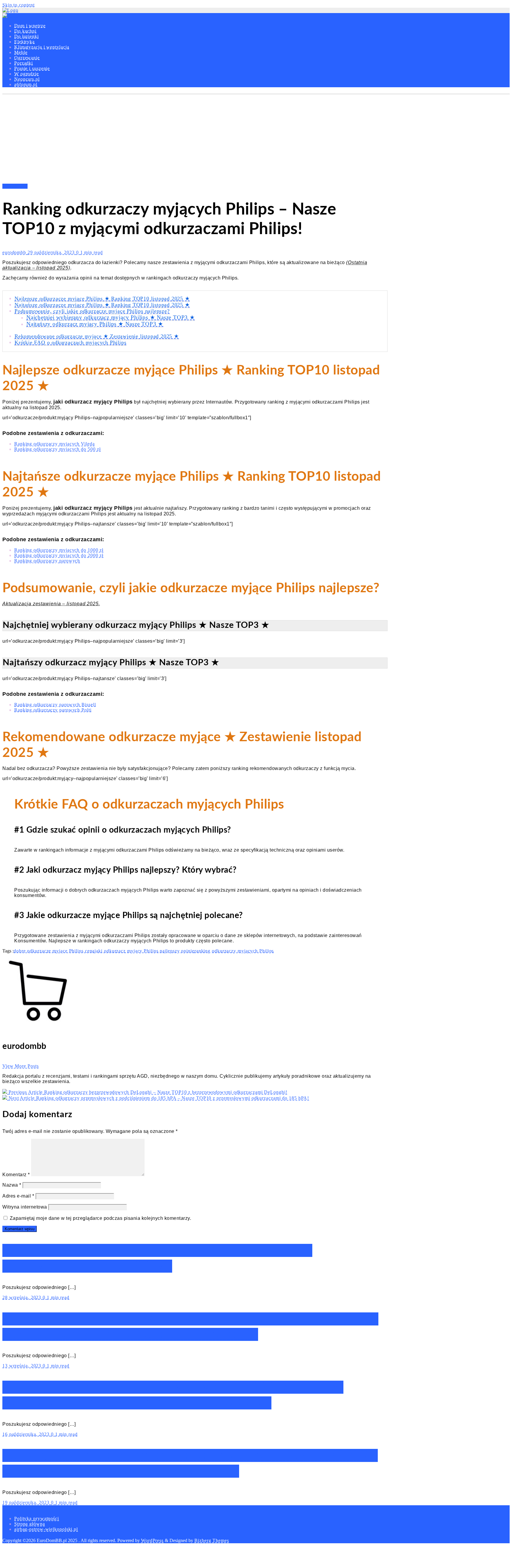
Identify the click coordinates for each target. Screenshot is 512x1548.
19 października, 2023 (26, 1502)
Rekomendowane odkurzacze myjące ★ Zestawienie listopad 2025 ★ (97, 336)
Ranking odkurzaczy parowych (47, 560)
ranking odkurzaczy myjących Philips (234, 950)
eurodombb (15, 252)
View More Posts (20, 1065)
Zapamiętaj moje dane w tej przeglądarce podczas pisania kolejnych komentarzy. (100, 1218)
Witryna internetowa (24, 1206)
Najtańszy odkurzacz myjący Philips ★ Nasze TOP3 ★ (94, 324)
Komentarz (16, 1174)
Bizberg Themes (211, 1540)
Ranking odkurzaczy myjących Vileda (54, 443)
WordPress (152, 1540)
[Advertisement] (256, 139)
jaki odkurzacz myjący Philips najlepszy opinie (144, 950)
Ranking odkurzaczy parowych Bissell (55, 704)
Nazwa (11, 1184)
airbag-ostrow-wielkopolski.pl (46, 1529)
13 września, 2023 (22, 1365)
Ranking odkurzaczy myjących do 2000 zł (58, 555)
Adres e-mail (18, 1195)
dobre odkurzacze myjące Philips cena (54, 950)
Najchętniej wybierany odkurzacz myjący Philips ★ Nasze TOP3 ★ (110, 317)
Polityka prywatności (36, 1518)
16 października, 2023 (26, 1434)
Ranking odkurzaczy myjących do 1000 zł (58, 549)
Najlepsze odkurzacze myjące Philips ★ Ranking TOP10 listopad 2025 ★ (102, 298)
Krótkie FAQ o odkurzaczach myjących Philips (70, 342)
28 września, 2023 (22, 1297)
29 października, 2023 (52, 252)
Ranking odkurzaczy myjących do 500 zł (57, 449)
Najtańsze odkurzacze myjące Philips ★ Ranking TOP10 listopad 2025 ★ (102, 305)
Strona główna (29, 1523)
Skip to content (18, 4)
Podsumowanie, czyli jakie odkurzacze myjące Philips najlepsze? (92, 311)
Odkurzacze (15, 186)
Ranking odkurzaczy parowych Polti (53, 709)
